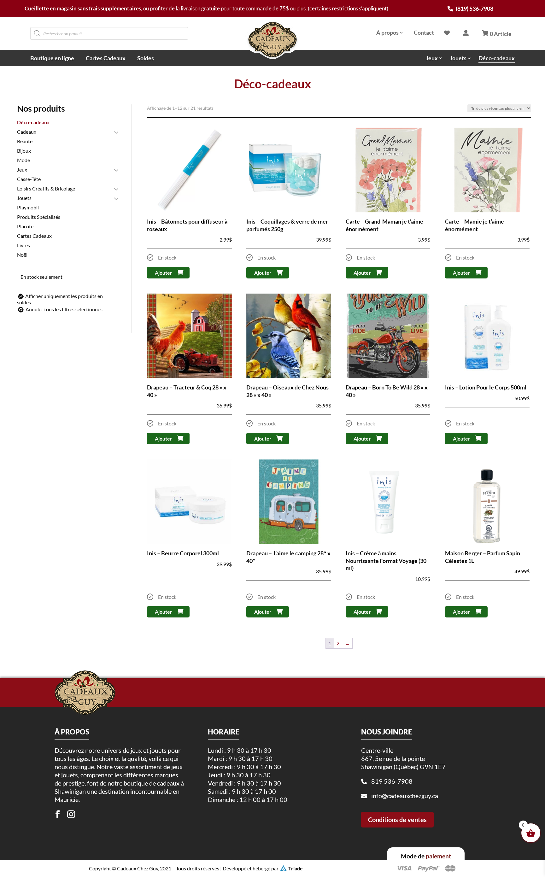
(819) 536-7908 (474, 8)
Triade (295, 868)
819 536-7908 (392, 781)
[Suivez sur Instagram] (71, 814)
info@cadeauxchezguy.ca (404, 795)
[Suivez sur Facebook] (58, 814)
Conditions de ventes (397, 819)
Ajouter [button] (163, 273)
